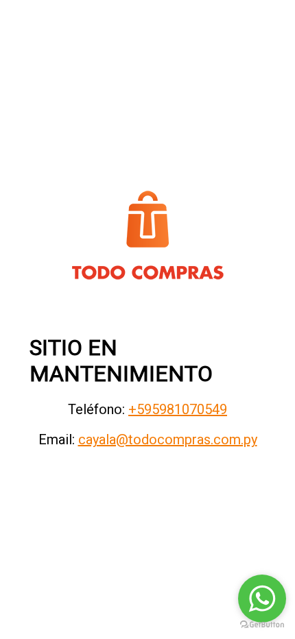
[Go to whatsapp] (262, 599)
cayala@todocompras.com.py (167, 439)
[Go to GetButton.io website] (262, 624)
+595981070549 (177, 409)
